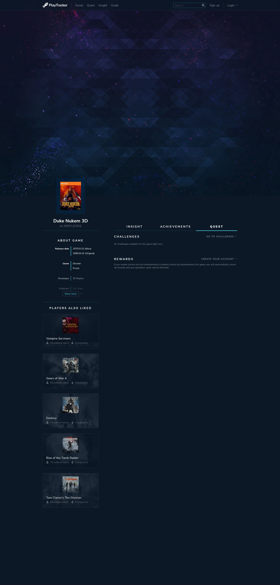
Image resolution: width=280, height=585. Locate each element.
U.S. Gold (77, 288)
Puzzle (76, 268)
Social (79, 5)
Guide (114, 5)
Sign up (214, 5)
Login (231, 5)
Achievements (175, 227)
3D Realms (78, 278)
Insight (103, 5)
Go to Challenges (220, 236)
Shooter (77, 263)
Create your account (218, 259)
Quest (91, 5)
